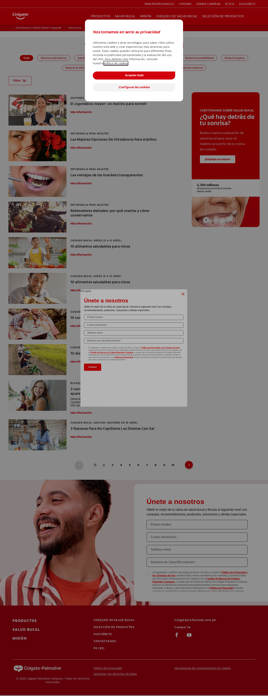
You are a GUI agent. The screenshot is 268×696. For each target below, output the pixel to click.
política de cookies (116, 63)
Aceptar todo (134, 75)
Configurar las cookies (134, 87)
